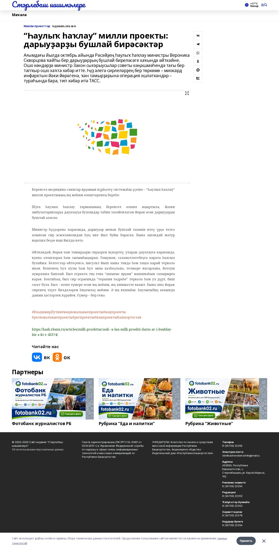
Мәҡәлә (19, 15)
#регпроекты (83, 317)
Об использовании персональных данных (38, 449)
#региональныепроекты (52, 317)
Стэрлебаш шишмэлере (48, 4)
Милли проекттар (37, 26)
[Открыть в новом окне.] (41, 357)
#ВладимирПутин (47, 312)
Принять (246, 541)
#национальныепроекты (82, 312)
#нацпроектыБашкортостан (117, 317)
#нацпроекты (114, 312)
